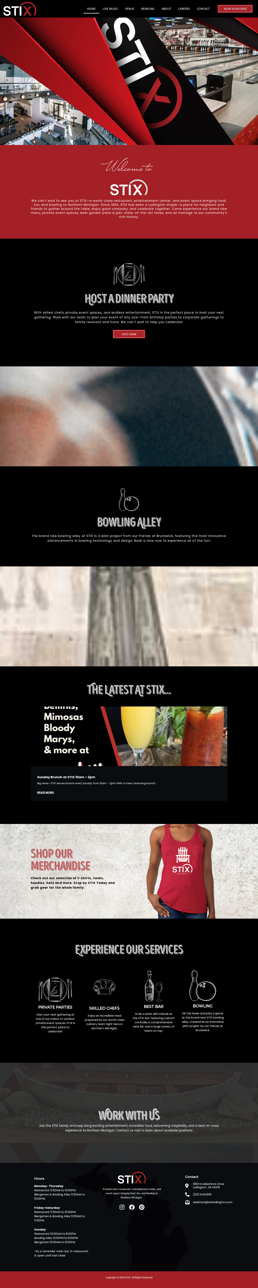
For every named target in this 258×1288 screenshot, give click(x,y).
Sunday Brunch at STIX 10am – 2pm (66, 777)
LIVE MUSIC (110, 9)
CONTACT (203, 9)
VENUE (129, 9)
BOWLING (148, 9)
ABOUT (166, 9)
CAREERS (184, 9)
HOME (91, 9)
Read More (45, 792)
